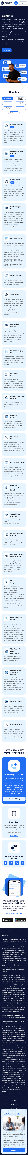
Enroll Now (7, 50)
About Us (14, 1104)
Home (3, 13)
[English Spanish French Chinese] (23, 3)
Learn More (14, 1150)
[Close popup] (24, 1111)
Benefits (14, 1100)
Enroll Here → (14, 835)
